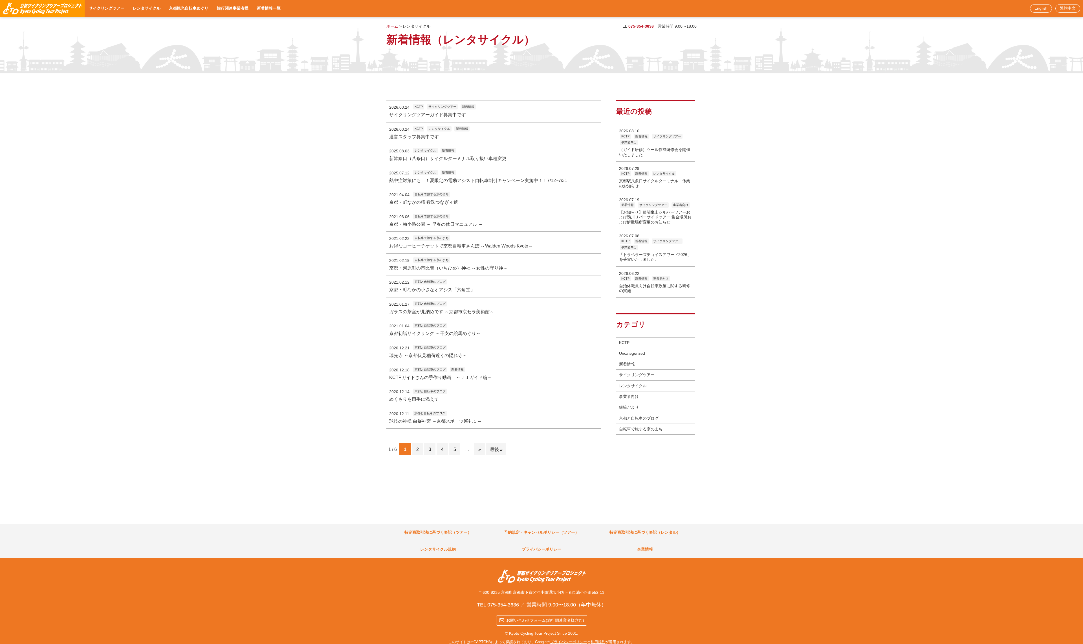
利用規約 (598, 642)
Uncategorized (632, 353)
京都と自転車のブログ (639, 418)
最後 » (496, 449)
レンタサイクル (633, 386)
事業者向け (629, 396)
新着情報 (627, 364)
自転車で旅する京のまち (640, 429)
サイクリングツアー (637, 375)
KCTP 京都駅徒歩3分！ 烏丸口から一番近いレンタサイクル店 (42, 8)
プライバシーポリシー (568, 642)
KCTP (624, 342)
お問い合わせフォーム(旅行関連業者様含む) (545, 620)
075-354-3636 (641, 26)
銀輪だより (629, 407)
